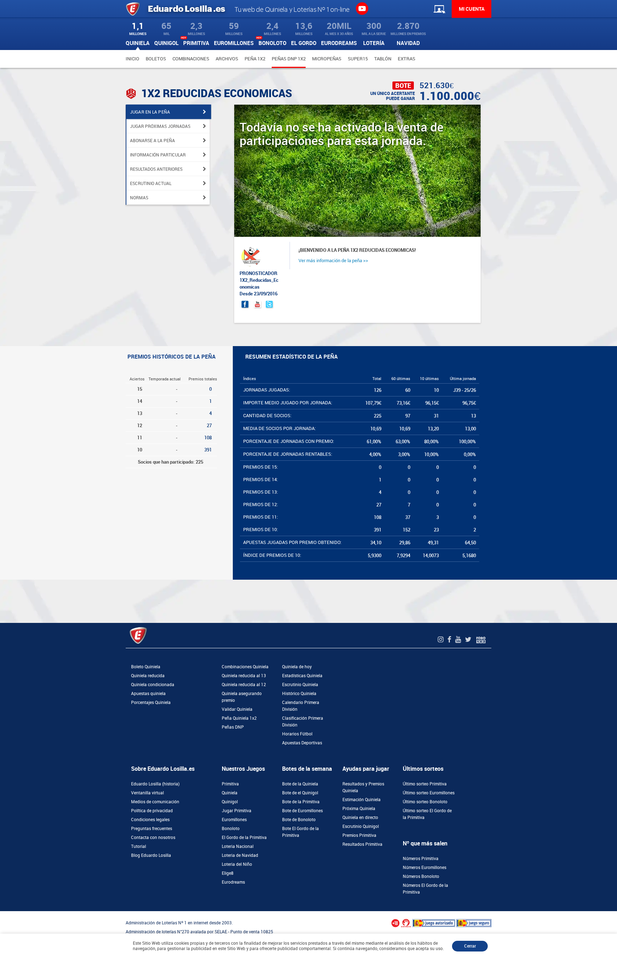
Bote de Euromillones (302, 810)
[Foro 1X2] (481, 639)
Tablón (382, 58)
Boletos (156, 58)
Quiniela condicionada (152, 684)
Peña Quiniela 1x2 (239, 718)
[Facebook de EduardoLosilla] (450, 639)
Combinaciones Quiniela (245, 666)
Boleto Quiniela (145, 666)
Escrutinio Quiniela (300, 684)
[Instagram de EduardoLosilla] (441, 639)
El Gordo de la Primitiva (244, 837)
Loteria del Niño (237, 864)
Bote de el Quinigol (300, 792)
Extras (406, 58)
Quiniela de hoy (297, 666)
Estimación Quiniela (361, 799)
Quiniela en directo (360, 817)
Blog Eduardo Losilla (151, 855)
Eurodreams (233, 882)
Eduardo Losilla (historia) (155, 783)
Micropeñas (326, 58)
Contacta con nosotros (153, 837)
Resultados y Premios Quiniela (363, 787)
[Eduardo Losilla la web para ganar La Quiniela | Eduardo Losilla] (362, 8)
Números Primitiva (420, 858)
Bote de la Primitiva (301, 801)
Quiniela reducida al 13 (244, 675)
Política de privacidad (152, 810)
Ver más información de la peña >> (333, 260)
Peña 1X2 (255, 58)
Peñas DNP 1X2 (289, 58)
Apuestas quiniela (148, 693)
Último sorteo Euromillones (429, 792)
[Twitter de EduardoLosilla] (469, 639)
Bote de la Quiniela (300, 783)
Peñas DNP (233, 727)
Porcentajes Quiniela (151, 702)
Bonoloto (231, 828)
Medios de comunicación (155, 801)
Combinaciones (190, 58)
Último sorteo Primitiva (425, 783)
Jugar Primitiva (236, 810)
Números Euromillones (424, 867)
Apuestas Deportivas (302, 742)
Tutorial (138, 846)
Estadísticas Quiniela (302, 675)
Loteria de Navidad (240, 855)
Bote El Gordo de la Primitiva (300, 832)
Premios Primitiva (359, 835)
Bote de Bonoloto (299, 819)
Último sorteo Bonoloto (425, 801)
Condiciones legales (150, 819)
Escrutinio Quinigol (360, 826)
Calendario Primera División (300, 706)
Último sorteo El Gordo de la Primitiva (427, 814)
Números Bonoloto (421, 876)
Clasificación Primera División (302, 722)
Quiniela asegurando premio (242, 697)
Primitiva (230, 783)
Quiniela (229, 792)
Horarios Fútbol (297, 733)
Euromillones (234, 819)
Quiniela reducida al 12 (244, 684)
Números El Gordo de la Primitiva (425, 889)
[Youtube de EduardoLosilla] (459, 639)
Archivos (227, 58)
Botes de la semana (307, 768)
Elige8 (228, 873)
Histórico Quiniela (299, 693)
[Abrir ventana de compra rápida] (2, 913)
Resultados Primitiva (362, 844)
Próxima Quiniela (358, 808)
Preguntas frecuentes (151, 828)
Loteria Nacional (238, 846)
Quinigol (230, 801)
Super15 (358, 58)
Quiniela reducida (148, 675)
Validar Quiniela (237, 709)
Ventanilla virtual (147, 792)
